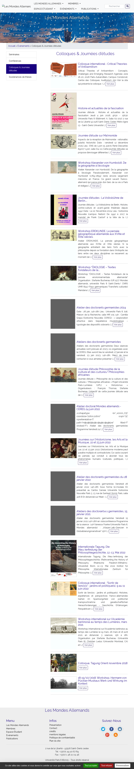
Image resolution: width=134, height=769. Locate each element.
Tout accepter (91, 765)
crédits (52, 731)
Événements (67, 9)
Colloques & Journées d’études (19, 69)
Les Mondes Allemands (48, 3)
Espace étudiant (44, 9)
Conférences (15, 61)
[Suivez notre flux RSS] (115, 734)
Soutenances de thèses (20, 77)
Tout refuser (106, 765)
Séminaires (14, 54)
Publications (89, 9)
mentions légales (57, 734)
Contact (53, 728)
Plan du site (54, 741)
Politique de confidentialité (62, 737)
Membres (73, 3)
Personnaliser (122, 765)
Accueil (11, 46)
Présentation (55, 725)
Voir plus (110, 84)
